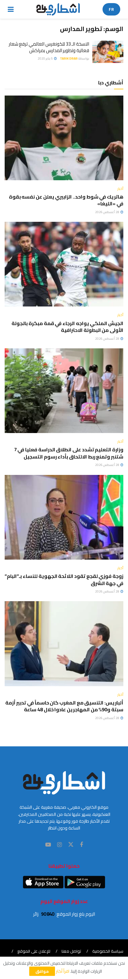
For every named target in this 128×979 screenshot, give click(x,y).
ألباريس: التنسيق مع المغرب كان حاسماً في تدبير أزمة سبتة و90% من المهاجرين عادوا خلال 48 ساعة (64, 706)
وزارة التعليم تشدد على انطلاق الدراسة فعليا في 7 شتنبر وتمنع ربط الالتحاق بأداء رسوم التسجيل (68, 453)
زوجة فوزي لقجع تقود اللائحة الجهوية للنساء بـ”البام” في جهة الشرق (64, 579)
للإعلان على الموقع (33, 951)
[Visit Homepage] (58, 9)
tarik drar (69, 58)
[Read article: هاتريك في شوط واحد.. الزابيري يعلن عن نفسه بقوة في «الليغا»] (64, 138)
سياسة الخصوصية (107, 951)
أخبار (120, 188)
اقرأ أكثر (62, 971)
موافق (42, 971)
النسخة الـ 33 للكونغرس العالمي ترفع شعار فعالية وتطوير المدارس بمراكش (49, 47)
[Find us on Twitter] (71, 844)
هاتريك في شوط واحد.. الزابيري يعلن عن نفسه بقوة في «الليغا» (66, 200)
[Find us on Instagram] (59, 844)
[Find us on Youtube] (48, 844)
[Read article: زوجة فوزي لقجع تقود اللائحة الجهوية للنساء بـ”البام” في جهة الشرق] (64, 517)
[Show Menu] (11, 9)
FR (111, 9)
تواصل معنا (71, 951)
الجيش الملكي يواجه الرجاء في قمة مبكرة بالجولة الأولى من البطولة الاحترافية (67, 327)
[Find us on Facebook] (81, 844)
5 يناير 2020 (45, 58)
